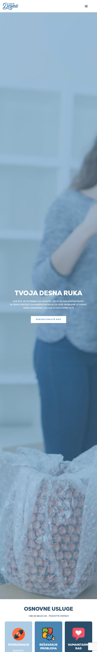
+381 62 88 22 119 (37, 616)
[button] (86, 6)
